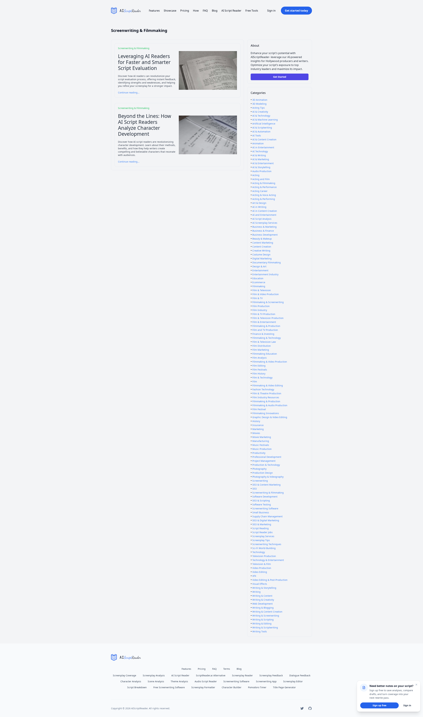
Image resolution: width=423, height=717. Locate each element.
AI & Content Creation (264, 139)
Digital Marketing (262, 258)
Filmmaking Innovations (265, 413)
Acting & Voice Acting (264, 195)
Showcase (170, 10)
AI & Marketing (260, 159)
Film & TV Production (263, 314)
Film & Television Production (268, 318)
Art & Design (259, 203)
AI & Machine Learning (265, 119)
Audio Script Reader (206, 681)
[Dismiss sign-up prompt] (416, 684)
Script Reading (260, 528)
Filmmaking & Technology (266, 337)
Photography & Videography (268, 476)
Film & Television (261, 290)
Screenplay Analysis (154, 675)
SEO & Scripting (261, 500)
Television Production (264, 556)
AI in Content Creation (264, 210)
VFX (254, 575)
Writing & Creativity (263, 599)
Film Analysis (259, 357)
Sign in (271, 10)
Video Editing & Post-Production (270, 579)
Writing (256, 591)
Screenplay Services (263, 536)
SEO (254, 488)
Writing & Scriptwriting (265, 627)
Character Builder (231, 687)
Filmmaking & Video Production (269, 361)
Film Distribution (261, 345)
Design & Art (259, 266)
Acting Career (260, 191)
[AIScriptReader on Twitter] (302, 708)
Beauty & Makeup (262, 238)
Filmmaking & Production (266, 326)
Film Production (261, 306)
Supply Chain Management (267, 516)
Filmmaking (258, 286)
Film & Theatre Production (266, 393)
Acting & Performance (264, 187)
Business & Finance (263, 230)
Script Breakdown (137, 687)
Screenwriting (260, 480)
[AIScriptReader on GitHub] (310, 708)
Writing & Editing (261, 623)
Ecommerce (258, 282)
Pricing (184, 10)
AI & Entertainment (263, 163)
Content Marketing (262, 242)
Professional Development (266, 456)
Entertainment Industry (265, 274)
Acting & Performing (263, 199)
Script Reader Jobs (262, 532)
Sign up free (379, 705)
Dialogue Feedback (299, 675)
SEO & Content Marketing (266, 484)
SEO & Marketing (261, 524)
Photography (259, 468)
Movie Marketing (261, 437)
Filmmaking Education (264, 353)
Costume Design (261, 254)
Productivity (258, 452)
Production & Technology (266, 464)
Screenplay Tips (261, 540)
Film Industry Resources (265, 397)
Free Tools (251, 10)
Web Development (262, 603)
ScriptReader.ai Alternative (210, 675)
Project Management (263, 460)
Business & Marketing (264, 226)
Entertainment (260, 270)
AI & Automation (261, 131)
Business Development (265, 234)
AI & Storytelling (261, 167)
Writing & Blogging (263, 607)
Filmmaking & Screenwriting (268, 302)
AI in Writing (259, 206)
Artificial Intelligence (263, 123)
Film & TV (257, 298)
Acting (255, 175)
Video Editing (259, 572)
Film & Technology (262, 377)
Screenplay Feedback (271, 675)
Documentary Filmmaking (266, 262)
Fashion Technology (263, 389)
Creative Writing (261, 250)
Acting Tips (258, 107)
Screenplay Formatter (203, 687)
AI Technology (260, 151)
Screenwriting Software (265, 508)
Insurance (258, 425)
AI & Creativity (260, 111)
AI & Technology (261, 115)
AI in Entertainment (263, 147)
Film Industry (259, 310)
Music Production (262, 449)
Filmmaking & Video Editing (267, 385)
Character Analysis (130, 681)
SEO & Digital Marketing (265, 520)
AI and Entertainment (264, 214)
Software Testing (261, 504)
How (196, 10)
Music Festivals (260, 445)
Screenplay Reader (242, 675)
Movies (256, 433)
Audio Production (261, 171)
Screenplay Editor (293, 681)
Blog (214, 10)
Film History (258, 373)
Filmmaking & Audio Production (269, 405)
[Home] (126, 10)
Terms (226, 668)
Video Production (261, 568)
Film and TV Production (265, 329)
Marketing (258, 429)
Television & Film (261, 564)
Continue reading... (128, 92)
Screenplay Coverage (124, 675)
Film (254, 381)
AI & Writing (259, 155)
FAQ (205, 10)
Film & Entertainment (264, 322)
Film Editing (259, 365)
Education (257, 278)
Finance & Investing (263, 333)
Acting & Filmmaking (263, 183)
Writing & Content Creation (267, 611)
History (256, 421)
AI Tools (256, 135)
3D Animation (259, 99)
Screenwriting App (266, 681)
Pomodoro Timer (257, 687)
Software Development (264, 496)
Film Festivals (259, 369)
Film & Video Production (265, 294)
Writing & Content (262, 595)
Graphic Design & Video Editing (269, 417)
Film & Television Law (264, 341)
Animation (258, 143)
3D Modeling (259, 103)
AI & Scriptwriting (262, 127)
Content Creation (261, 246)
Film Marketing (260, 349)
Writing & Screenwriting (265, 615)
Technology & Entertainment (268, 560)
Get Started (279, 76)
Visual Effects (259, 583)
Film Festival (259, 409)
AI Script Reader (231, 10)
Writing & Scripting (263, 619)
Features (154, 10)
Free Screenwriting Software (169, 687)
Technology (258, 552)
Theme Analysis (179, 681)
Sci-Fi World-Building (264, 548)
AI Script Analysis (261, 218)
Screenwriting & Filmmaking (268, 492)
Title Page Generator (284, 687)
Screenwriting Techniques (266, 544)
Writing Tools (259, 631)
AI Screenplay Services (264, 222)
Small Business (260, 512)
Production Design (262, 472)
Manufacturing (260, 441)
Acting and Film (261, 179)
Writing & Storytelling (264, 587)
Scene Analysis (156, 681)
